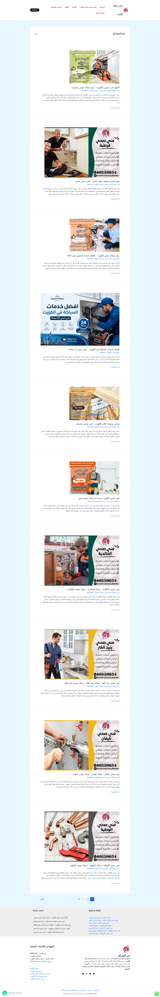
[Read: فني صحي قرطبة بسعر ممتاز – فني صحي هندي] (81, 152)
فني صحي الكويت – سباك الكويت (100, 925)
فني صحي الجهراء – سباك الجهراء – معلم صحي (104, 931)
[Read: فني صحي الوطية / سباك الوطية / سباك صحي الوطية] (81, 836)
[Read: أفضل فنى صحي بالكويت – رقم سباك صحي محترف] (94, 67)
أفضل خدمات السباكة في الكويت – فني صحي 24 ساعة (94, 349)
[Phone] (4, 992)
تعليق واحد (115, 258)
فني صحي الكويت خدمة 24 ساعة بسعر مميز (98, 498)
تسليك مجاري (100, 13)
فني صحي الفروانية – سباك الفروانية (101, 933)
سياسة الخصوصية (73, 990)
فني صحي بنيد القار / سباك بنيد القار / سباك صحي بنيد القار (91, 683)
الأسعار (74, 7)
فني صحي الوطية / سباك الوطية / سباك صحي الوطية (94, 865)
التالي (41, 899)
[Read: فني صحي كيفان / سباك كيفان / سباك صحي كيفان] (81, 745)
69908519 (33, 953)
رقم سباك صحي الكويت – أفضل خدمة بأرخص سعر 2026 (93, 255)
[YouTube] (83, 974)
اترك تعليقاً (115, 90)
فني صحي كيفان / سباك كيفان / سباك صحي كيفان (96, 774)
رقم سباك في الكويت (37, 979)
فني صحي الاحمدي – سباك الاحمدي (100, 928)
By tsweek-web (74, 993)
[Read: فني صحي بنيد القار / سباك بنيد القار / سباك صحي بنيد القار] (81, 654)
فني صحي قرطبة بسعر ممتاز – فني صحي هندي (97, 181)
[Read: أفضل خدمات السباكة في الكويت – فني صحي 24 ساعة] (80, 319)
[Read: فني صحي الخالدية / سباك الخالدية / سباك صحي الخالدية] (81, 560)
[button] (34, 10)
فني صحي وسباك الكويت (38, 976)
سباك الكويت (34, 968)
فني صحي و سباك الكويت (88, 7)
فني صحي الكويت (36, 971)
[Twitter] (90, 974)
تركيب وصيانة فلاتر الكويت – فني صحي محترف (97, 424)
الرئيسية (102, 7)
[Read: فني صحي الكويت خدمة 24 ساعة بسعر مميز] (94, 478)
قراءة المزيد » (114, 107)
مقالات (63, 990)
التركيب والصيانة (56, 7)
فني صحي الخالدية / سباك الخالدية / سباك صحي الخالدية (93, 589)
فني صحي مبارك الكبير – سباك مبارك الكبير (103, 920)
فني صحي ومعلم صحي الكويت (40, 974)
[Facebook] (94, 974)
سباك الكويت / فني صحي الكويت (99, 917)
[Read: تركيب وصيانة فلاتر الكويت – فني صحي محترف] (94, 403)
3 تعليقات (116, 501)
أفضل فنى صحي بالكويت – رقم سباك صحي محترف (95, 87)
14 (79, 899)
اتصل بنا (83, 990)
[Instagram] (86, 974)
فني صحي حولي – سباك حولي (99, 923)
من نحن (89, 990)
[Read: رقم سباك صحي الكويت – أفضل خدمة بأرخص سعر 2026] (94, 235)
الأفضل (67, 7)
